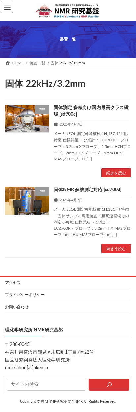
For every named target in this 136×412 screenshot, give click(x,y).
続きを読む (116, 173)
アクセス (13, 283)
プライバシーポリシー (25, 295)
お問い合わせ (17, 307)
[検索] (109, 385)
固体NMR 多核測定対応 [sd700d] (87, 190)
